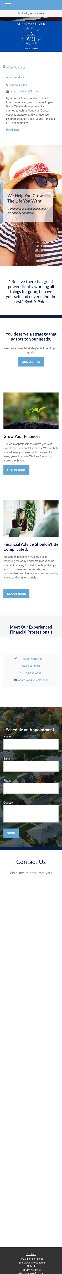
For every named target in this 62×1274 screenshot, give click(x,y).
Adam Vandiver (15, 77)
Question (8, 802)
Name (7, 736)
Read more (13, 129)
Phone (7, 780)
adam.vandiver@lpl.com (25, 91)
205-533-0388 (18, 85)
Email (7, 758)
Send (11, 833)
